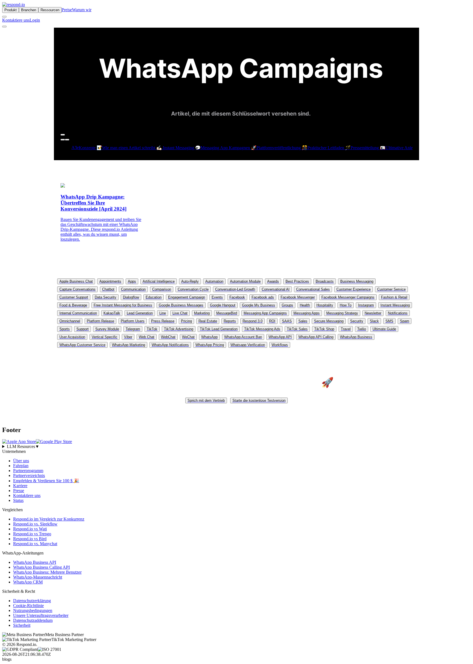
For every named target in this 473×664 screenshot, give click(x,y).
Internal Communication (78, 313)
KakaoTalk (111, 313)
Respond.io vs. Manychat (35, 543)
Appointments (110, 281)
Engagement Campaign (186, 297)
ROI (272, 321)
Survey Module (107, 329)
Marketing (202, 313)
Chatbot (108, 289)
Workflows (280, 345)
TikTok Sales (297, 329)
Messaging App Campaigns (265, 313)
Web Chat (146, 337)
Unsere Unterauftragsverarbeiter (40, 615)
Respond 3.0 (253, 321)
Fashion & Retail (394, 297)
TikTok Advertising (178, 329)
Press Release (162, 321)
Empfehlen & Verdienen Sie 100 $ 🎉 (46, 480)
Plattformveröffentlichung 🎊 (281, 147)
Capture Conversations (77, 289)
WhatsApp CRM (28, 582)
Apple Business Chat (76, 281)
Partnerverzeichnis (29, 475)
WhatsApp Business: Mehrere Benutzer (47, 572)
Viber (128, 337)
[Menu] (4, 26)
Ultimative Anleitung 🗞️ (406, 147)
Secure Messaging (329, 321)
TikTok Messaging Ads (262, 329)
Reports (230, 321)
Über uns (21, 460)
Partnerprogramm (28, 470)
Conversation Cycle (193, 289)
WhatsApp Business (356, 337)
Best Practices (297, 281)
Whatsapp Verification (247, 345)
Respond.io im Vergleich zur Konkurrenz (48, 519)
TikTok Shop (324, 329)
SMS (389, 321)
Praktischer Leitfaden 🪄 (329, 147)
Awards (273, 281)
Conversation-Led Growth (235, 289)
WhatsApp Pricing (209, 345)
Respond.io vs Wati (30, 529)
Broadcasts (325, 281)
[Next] (67, 139)
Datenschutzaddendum (33, 620)
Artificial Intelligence (159, 281)
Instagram (366, 305)
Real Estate (207, 321)
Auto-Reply (190, 281)
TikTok (152, 329)
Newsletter (373, 313)
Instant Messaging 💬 (182, 147)
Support (82, 329)
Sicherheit (21, 625)
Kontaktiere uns (16, 20)
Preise (67, 9)
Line (162, 313)
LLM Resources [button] (23, 446)
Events (217, 297)
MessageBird (226, 313)
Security (356, 321)
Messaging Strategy (342, 313)
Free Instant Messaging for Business (123, 305)
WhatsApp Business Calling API (41, 567)
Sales (302, 321)
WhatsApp (209, 337)
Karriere (20, 485)
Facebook (237, 297)
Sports (64, 329)
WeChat (188, 337)
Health (305, 305)
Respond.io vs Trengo (32, 533)
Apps (132, 281)
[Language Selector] (4, 17)
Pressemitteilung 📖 (368, 147)
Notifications (398, 313)
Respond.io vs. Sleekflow (35, 524)
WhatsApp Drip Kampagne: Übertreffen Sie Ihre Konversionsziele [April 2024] (93, 203)
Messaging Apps (306, 313)
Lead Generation (140, 313)
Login (35, 20)
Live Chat (180, 313)
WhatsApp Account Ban (243, 337)
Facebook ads (263, 297)
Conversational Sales (313, 289)
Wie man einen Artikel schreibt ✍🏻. (132, 147)
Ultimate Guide (384, 329)
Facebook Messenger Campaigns (347, 297)
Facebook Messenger (298, 297)
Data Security (105, 297)
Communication (133, 289)
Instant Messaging (395, 305)
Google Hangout (222, 305)
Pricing (186, 321)
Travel (346, 329)
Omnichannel (69, 321)
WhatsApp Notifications (170, 345)
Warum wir (81, 9)
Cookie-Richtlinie (28, 605)
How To (345, 305)
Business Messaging (356, 281)
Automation (214, 281)
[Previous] (62, 139)
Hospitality (324, 305)
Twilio (361, 329)
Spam (404, 321)
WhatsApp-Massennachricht (37, 577)
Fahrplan (20, 465)
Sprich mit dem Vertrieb (206, 400)
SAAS (287, 321)
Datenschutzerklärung (32, 600)
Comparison (161, 289)
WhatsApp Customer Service (82, 345)
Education (153, 297)
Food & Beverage (73, 305)
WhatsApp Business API (34, 562)
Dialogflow (131, 297)
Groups (287, 305)
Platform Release (100, 321)
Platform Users (133, 321)
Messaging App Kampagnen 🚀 (228, 147)
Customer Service (391, 289)
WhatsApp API (280, 337)
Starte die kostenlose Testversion (258, 400)
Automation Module (245, 281)
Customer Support (73, 297)
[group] (236, 446)
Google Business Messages (181, 305)
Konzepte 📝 (90, 147)
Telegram (133, 329)
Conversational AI (276, 289)
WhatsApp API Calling (315, 337)
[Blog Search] (62, 135)
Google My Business (258, 305)
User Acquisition (72, 337)
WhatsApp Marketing (128, 345)
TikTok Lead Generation (219, 329)
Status (18, 500)
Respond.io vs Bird (30, 538)
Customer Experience (353, 289)
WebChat (168, 337)
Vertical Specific (104, 337)
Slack (374, 321)
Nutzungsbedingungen (32, 610)
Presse (18, 490)
